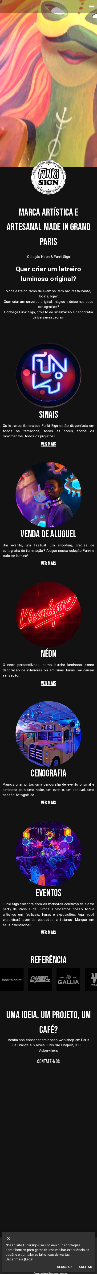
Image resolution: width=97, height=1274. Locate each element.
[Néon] (48, 614)
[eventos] (48, 853)
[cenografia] (48, 734)
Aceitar (85, 1267)
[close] (8, 1238)
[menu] (92, 6)
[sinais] (48, 375)
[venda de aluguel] (48, 494)
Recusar (64, 1267)
